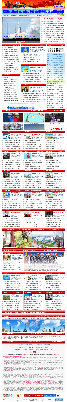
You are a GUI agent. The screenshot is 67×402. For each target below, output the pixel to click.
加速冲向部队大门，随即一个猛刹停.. (54, 224)
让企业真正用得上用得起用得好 (11, 51)
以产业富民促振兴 (15, 295)
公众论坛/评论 (49, 151)
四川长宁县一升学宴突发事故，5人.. (54, 203)
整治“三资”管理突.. (57, 192)
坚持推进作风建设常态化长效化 (53, 166)
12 (33, 38)
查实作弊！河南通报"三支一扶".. (55, 69)
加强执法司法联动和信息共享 (10, 96)
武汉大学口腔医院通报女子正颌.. (56, 77)
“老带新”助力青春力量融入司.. (11, 71)
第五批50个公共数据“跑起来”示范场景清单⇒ (52, 27)
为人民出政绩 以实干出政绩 (53, 19)
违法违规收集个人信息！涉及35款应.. (12, 146)
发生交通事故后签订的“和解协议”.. (33, 140)
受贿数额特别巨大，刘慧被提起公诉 (31, 97)
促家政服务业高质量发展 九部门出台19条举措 (53, 41)
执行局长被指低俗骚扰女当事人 (55, 65)
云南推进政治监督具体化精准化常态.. (33, 207)
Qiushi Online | (10, 338)
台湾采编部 (14, 318)
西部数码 (40, 337)
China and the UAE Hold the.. (31, 218)
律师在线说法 (28, 131)
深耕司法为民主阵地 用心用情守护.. (54, 185)
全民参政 (27, 151)
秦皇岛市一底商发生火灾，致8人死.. (12, 162)
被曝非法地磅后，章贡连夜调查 (55, 85)
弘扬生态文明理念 (50, 164)
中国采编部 (5, 318)
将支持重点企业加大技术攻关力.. (11, 49)
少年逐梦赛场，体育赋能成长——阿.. (33, 285)
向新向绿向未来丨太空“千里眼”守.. (33, 185)
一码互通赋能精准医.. (58, 295)
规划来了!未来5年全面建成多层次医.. (54, 305)
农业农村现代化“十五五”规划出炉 (11, 309)
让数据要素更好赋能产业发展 (10, 63)
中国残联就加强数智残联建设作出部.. (12, 283)
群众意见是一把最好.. (37, 153)
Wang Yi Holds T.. (36, 212)
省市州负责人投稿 (16, 45)
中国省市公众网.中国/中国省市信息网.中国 (34, 190)
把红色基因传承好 (57, 153)
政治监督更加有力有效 (30, 164)
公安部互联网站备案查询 (34, 337)
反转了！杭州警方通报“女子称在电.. (12, 160)
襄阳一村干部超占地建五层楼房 (55, 100)
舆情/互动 (50, 45)
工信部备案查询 (26, 337)
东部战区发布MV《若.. (58, 212)
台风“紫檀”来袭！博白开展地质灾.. (33, 199)
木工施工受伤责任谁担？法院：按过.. (33, 146)
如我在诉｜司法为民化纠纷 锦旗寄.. (54, 181)
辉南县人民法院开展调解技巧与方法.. (54, 187)
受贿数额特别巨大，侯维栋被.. (37, 87)
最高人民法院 (23, 336)
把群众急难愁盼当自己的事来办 (11, 89)
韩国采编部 (37, 318)
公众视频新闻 (49, 131)
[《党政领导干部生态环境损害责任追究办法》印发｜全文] (33, 12)
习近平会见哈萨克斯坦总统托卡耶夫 (31, 61)
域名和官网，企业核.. (16, 134)
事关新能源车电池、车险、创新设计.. (33, 179)
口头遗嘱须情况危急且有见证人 (32, 142)
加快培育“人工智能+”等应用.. (10, 53)
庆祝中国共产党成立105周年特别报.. (33, 307)
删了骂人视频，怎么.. (37, 134)
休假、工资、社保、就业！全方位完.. (12, 207)
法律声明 (26, 344)
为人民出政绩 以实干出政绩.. (10, 85)
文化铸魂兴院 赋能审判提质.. (52, 183)
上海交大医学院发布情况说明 (31, 287)
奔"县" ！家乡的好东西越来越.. (11, 91)
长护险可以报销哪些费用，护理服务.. (54, 303)
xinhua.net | (24, 338)
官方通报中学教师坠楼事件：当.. (55, 95)
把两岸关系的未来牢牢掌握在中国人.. (54, 283)
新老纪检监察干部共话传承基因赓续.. (33, 305)
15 (38, 38)
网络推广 (62, 45)
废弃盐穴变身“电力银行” (22, 247)
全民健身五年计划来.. (16, 192)
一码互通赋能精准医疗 (9, 65)
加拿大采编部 (58, 318)
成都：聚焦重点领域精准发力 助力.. (54, 201)
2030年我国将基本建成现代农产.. (11, 59)
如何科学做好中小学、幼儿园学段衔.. (33, 282)
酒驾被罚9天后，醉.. (15, 153)
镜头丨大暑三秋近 (8, 201)
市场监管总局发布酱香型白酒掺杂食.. (12, 264)
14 (36, 38)
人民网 (13, 337)
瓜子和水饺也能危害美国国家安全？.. (12, 218)
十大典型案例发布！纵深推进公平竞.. (12, 187)
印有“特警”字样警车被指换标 (55, 60)
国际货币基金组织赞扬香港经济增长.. (54, 282)
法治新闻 (6, 151)
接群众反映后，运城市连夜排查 (55, 89)
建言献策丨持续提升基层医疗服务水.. (33, 168)
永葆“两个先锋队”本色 (51, 140)
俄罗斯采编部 (52, 318)
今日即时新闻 (7, 45)
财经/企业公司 (28, 170)
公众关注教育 (28, 273)
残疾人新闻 (6, 273)
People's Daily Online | (18, 338)
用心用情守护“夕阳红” (9, 83)
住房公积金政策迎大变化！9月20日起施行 (32, 77)
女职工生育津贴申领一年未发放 (55, 87)
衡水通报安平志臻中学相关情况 (55, 73)
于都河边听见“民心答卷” (9, 87)
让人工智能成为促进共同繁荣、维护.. (12, 148)
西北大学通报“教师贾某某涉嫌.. (55, 102)
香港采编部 (10, 318)
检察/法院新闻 (49, 170)
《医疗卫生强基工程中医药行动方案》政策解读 (53, 35)
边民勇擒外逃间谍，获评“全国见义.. (54, 222)
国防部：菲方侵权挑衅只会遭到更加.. (54, 226)
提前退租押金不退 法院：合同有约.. (33, 148)
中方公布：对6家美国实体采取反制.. (12, 220)
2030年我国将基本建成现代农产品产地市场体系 (53, 23)
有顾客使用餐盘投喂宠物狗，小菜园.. (12, 269)
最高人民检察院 (28, 336)
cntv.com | (28, 338)
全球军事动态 (49, 209)
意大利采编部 (47, 318)
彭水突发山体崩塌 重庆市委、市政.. (12, 205)
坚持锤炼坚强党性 (50, 168)
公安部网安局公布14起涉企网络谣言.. (12, 140)
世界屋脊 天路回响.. (57, 134)
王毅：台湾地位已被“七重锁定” (53, 289)
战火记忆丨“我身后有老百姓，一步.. (33, 309)
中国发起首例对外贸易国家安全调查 (12, 222)
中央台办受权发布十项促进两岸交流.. (54, 285)
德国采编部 (33, 318)
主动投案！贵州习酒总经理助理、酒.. (12, 203)
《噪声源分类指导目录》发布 (36, 67)
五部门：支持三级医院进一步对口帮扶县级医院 (53, 25)
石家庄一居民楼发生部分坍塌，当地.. (12, 168)
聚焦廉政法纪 (25, 84)
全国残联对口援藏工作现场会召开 (11, 282)
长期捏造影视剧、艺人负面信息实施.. (12, 185)
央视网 (19, 337)
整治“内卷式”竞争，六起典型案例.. (12, 179)
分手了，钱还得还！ (8, 47)
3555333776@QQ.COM (12, 15)
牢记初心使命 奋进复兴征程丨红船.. (54, 148)
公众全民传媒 (7, 131)
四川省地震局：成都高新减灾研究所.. (54, 199)
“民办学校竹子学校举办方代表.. (55, 93)
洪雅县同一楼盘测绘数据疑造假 (55, 91)
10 (29, 38)
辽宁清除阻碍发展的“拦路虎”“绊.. (32, 205)
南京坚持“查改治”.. (36, 192)
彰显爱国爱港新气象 (58, 275)
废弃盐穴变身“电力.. (36, 173)
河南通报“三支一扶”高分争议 (55, 75)
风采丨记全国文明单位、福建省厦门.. (33, 203)
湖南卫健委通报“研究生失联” (55, 108)
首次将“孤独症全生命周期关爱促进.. (12, 285)
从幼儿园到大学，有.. (37, 275)
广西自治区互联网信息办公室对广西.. (12, 142)
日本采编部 (23, 318)
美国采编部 (19, 318)
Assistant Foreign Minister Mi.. (31, 224)
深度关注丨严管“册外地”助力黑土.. (12, 307)
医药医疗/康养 (49, 292)
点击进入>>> (26, 15)
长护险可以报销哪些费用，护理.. (11, 67)
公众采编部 (22, 344)
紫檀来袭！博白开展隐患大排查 (11, 57)
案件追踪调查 (7, 170)
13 (34, 38)
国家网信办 (53, 336)
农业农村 (6, 292)
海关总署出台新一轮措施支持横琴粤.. (54, 287)
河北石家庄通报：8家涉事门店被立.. (12, 303)
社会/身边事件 (7, 190)
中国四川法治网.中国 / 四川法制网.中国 (54, 190)
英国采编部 (28, 318)
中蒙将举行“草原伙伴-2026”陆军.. (53, 220)
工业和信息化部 (39, 336)
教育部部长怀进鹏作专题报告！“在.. (33, 289)
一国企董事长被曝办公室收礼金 (55, 83)
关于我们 (18, 344)
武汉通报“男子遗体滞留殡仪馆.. (55, 58)
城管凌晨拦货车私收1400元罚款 (55, 56)
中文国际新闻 (7, 209)
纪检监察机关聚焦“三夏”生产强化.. (12, 305)
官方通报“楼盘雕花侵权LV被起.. (55, 81)
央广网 (22, 337)
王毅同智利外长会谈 (15, 212)
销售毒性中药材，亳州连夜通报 (55, 79)
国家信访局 (10, 337)
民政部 (46, 336)
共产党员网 (10, 336)
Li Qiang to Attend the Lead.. (31, 220)
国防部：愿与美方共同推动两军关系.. (54, 218)
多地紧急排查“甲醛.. (17, 255)
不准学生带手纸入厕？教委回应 (55, 106)
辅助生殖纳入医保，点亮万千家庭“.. (54, 307)
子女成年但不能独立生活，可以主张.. (33, 144)
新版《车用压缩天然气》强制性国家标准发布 (33, 75)
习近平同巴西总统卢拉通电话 (29, 58)
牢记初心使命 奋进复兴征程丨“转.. (54, 146)
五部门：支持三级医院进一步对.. (11, 61)
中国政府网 (34, 336)
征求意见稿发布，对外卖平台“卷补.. (33, 160)
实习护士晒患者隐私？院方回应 (55, 62)
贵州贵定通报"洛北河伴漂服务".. (55, 71)
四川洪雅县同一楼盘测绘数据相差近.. (33, 162)
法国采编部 (42, 318)
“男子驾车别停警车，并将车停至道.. (12, 166)
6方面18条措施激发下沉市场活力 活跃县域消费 (53, 31)
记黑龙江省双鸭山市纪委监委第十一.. (33, 301)
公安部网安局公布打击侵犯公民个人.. (12, 144)
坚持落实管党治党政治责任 (52, 160)
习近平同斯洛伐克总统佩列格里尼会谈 (31, 56)
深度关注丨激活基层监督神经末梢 (32, 166)
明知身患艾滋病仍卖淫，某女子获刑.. (12, 181)
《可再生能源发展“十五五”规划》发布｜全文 (52, 37)
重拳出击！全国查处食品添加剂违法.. (12, 267)
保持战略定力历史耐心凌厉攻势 (11, 55)
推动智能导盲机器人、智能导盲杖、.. (12, 287)
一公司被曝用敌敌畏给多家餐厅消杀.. (12, 262)
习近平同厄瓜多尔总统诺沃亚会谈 (30, 54)
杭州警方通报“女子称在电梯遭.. (11, 69)
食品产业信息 (7, 253)
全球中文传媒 (13, 4)
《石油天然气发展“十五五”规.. (11, 92)
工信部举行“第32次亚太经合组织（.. (33, 183)
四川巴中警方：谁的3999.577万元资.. (54, 205)
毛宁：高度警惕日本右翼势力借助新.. (12, 224)
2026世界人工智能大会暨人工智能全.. (12, 226)
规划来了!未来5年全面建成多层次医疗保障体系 (53, 29)
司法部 (49, 336)
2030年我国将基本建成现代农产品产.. (12, 301)
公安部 (43, 336)
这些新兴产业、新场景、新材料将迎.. (33, 181)
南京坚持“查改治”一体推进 (42, 247)
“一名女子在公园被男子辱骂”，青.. (12, 164)
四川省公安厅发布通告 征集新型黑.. (54, 207)
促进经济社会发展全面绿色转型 (11, 100)
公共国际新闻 (28, 209)
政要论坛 (24, 45)
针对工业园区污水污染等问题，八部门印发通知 (53, 33)
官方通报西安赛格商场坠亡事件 (55, 64)
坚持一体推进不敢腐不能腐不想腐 (53, 162)
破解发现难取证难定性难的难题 (11, 98)
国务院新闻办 (57, 336)
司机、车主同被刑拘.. (16, 173)
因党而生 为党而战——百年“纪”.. (53, 144)
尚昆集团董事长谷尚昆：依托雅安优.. (33, 187)
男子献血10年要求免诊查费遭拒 (55, 98)
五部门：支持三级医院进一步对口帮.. (54, 301)
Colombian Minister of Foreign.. (31, 222)
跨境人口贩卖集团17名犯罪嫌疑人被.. (12, 183)
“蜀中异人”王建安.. (36, 295)
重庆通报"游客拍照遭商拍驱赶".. (55, 54)
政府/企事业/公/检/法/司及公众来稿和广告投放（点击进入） (50, 316)
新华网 (16, 337)
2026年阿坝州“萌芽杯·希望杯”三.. (11, 199)
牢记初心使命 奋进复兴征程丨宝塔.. (54, 142)
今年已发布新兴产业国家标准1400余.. (12, 265)
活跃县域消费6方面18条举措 (10, 94)
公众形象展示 (28, 292)
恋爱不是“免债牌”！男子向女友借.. (54, 179)
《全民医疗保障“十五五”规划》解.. (54, 309)
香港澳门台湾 (49, 273)
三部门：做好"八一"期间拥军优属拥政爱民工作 (53, 39)
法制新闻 (24, 64)
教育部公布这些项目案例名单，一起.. (33, 283)
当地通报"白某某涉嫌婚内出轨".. (55, 67)
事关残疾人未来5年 (15, 275)
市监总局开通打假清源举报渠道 (55, 97)
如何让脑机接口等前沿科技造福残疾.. (12, 289)
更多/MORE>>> (42, 45)
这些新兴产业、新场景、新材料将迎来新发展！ (53, 21)
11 (31, 38)
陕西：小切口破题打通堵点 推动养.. (33, 201)
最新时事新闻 (7, 74)
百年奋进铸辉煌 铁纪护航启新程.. (32, 303)
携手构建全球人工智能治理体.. (37, 47)
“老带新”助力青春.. (57, 173)
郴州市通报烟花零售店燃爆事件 (55, 104)
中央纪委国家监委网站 (16, 336)
